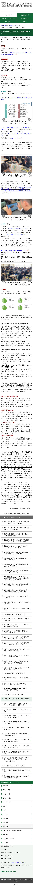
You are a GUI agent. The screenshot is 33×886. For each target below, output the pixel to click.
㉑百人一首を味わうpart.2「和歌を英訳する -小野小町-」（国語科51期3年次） (16, 662)
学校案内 (5, 786)
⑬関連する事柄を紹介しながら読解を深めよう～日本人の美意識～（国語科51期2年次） (16, 704)
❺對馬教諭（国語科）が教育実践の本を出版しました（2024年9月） (16, 565)
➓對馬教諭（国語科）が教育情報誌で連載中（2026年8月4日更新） (16, 534)
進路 (4, 810)
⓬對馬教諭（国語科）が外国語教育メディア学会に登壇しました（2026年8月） (16, 522)
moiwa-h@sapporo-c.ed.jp (18, 862)
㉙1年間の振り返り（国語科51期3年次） (15, 614)
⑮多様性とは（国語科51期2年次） (13, 694)
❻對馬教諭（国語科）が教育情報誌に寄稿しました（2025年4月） (16, 558)
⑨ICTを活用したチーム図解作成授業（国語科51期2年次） (16, 728)
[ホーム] (16, 4)
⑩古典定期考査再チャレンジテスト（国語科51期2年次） (16, 722)
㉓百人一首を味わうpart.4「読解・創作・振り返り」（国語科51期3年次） (16, 649)
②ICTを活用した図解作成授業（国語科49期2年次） (16, 770)
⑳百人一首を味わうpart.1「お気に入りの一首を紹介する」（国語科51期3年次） (16, 668)
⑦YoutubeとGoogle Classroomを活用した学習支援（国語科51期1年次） (16, 740)
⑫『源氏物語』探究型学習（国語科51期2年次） (16, 710)
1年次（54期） (7, 798)
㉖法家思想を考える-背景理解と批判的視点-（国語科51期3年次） (16, 631)
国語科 (16, 25)
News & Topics (7, 802)
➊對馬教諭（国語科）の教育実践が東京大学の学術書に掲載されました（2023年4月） (16, 590)
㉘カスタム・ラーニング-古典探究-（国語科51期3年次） (16, 619)
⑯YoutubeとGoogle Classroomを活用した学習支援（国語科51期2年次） (16, 689)
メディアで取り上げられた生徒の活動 (13, 830)
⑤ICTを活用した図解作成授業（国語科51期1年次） (16, 752)
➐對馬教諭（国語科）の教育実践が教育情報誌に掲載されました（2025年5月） (16, 552)
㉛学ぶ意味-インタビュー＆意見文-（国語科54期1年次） (16, 603)
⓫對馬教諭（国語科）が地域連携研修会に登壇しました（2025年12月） (16, 528)
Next (29, 119)
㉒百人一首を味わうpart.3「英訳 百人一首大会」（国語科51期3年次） (16, 655)
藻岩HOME (8, 15)
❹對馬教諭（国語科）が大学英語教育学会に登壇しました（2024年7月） (16, 571)
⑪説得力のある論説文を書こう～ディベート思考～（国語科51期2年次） (16, 716)
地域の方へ (8, 21)
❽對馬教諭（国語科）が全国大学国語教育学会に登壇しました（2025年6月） (16, 546)
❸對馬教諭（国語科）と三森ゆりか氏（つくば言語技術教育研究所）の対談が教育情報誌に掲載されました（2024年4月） (16, 578)
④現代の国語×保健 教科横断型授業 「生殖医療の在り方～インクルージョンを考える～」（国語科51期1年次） (16, 759)
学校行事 (5, 822)
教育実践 (11, 25)
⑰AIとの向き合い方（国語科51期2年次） (15, 684)
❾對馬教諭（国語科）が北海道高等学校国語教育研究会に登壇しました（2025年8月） (16, 540)
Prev (3, 119)
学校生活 (5, 818)
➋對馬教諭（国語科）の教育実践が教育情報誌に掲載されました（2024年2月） (16, 584)
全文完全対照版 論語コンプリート (17, 228)
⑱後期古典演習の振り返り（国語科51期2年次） (16, 678)
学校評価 (5, 834)
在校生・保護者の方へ (8, 18)
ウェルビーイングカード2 (15, 138)
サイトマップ (16, 884)
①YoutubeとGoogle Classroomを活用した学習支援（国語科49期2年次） (16, 776)
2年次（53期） (7, 794)
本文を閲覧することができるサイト (17, 234)
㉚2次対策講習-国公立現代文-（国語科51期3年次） (16, 609)
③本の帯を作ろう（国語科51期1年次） (15, 765)
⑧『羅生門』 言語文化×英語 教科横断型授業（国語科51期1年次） (16, 734)
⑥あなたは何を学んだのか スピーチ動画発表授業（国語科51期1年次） (16, 746)
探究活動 (5, 814)
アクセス (5, 842)
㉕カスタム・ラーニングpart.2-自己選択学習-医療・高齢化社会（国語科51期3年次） (16, 637)
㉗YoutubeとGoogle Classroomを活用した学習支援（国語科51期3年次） (16, 625)
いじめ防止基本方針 (8, 838)
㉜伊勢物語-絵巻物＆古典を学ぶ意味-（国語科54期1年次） (16, 596)
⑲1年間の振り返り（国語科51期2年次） (15, 673)
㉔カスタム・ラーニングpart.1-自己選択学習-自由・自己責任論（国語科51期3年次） (16, 643)
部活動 (5, 806)
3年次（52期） (7, 790)
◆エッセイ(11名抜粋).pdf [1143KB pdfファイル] (14, 250)
